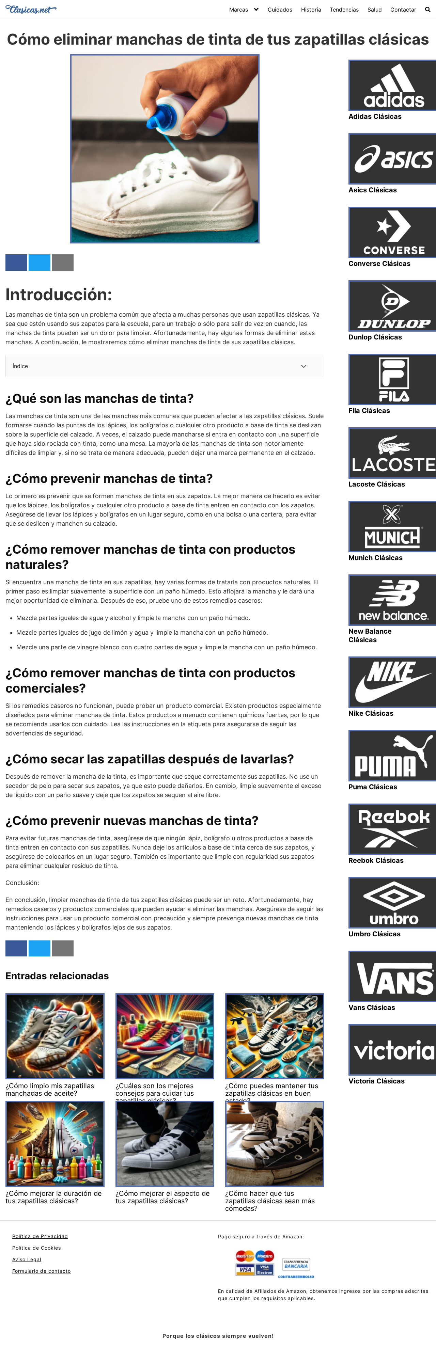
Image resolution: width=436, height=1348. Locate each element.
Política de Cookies (36, 1248)
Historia (311, 9)
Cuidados (280, 9)
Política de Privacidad (40, 1236)
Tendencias (344, 9)
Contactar (403, 9)
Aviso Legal (26, 1259)
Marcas (238, 9)
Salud (375, 9)
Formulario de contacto (41, 1271)
